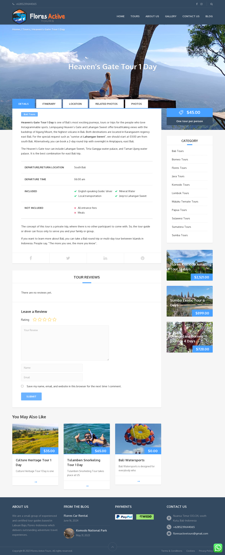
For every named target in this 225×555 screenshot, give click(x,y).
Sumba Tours (180, 235)
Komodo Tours (181, 184)
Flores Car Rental (76, 515)
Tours (135, 16)
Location (75, 103)
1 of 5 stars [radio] (35, 319)
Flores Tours (179, 168)
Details (23, 103)
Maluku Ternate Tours (185, 201)
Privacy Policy (206, 550)
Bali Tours (29, 114)
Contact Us (191, 16)
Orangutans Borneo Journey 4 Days (186, 338)
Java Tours (178, 176)
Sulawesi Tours (181, 218)
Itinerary (48, 103)
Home (120, 16)
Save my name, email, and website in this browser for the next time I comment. (74, 386)
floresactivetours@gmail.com (190, 533)
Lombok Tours (180, 193)
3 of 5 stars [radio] (45, 319)
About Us (152, 16)
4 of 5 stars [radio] (49, 319)
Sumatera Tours (181, 226)
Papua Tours (179, 210)
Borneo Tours (180, 159)
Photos (136, 103)
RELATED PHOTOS (106, 103)
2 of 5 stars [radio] (40, 319)
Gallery (170, 16)
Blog (209, 16)
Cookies (190, 550)
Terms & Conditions (171, 550)
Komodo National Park (91, 530)
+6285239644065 (184, 527)
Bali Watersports (131, 460)
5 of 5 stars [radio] (54, 319)
